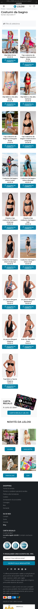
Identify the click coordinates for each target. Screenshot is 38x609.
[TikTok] (25, 569)
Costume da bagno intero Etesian (28, 179)
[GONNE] (10, 437)
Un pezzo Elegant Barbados (28, 300)
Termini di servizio (8, 488)
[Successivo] (36, 2)
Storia (5, 519)
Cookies (5, 497)
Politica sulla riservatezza (11, 494)
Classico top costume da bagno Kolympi (10, 220)
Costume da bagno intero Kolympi (10, 261)
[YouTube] (18, 569)
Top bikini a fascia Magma (10, 380)
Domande (6, 508)
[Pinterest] (15, 569)
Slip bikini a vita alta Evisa (10, 98)
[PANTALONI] (10, 463)
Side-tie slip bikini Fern (28, 340)
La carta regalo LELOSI (11, 535)
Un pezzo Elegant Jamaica (10, 300)
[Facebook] (7, 569)
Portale (3, 9)
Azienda (5, 522)
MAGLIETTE (28, 449)
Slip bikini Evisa (10, 55)
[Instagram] (11, 569)
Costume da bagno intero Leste (10, 179)
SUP (28, 475)
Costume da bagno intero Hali (28, 261)
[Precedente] (2, 2)
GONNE (10, 449)
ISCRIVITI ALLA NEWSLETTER (19, 563)
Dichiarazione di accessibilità (12, 500)
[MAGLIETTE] (28, 437)
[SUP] (28, 463)
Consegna (6, 502)
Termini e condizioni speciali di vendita (15, 491)
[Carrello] (34, 6)
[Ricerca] (30, 6)
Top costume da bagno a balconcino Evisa (28, 57)
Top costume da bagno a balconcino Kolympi (28, 139)
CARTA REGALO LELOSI (19, 413)
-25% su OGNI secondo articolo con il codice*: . (19, 2)
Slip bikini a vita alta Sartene (28, 98)
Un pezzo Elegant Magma (10, 340)
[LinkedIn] (22, 569)
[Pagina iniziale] (19, 6)
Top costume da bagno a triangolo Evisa (10, 139)
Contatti (5, 516)
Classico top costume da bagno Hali (28, 220)
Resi (4, 505)
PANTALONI (10, 475)
